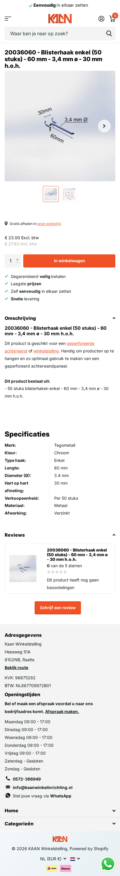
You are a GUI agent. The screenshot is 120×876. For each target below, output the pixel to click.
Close (60, 810)
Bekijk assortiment (8, 18)
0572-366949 (27, 778)
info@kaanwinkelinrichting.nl (43, 787)
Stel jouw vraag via (42, 795)
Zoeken (109, 33)
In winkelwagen (69, 260)
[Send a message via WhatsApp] (108, 864)
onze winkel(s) (49, 223)
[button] (19, 256)
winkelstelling (46, 350)
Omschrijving (20, 318)
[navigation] (51, 194)
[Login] (101, 19)
